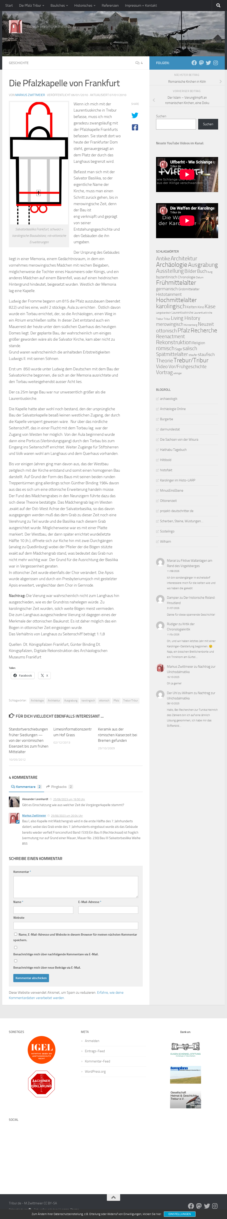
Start (9, 5)
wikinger (177, 373)
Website (18, 918)
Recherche (204, 330)
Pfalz (116, 700)
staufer (193, 355)
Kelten (191, 307)
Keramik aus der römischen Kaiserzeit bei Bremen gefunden (117, 735)
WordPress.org (95, 1072)
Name (18, 902)
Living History (185, 318)
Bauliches (58, 5)
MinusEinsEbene (171, 491)
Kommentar (22, 872)
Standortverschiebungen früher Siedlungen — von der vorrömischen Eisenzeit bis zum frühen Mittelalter (28, 740)
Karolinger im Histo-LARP (177, 480)
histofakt (166, 470)
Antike (163, 258)
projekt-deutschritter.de (177, 511)
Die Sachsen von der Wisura (179, 440)
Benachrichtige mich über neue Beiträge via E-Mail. (47, 968)
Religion (198, 343)
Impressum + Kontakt (141, 5)
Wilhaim (165, 542)
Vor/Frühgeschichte (187, 366)
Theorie (164, 360)
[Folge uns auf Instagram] (215, 62)
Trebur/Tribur (130, 700)
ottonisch (104, 700)
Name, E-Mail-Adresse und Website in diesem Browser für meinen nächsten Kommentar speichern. (75, 937)
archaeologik (168, 399)
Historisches (83, 5)
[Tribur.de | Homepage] (15, 26)
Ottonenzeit (168, 501)
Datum (200, 277)
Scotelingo (167, 531)
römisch (165, 348)
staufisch (206, 354)
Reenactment (170, 337)
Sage (178, 349)
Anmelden (92, 1041)
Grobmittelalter (189, 289)
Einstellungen (179, 1214)
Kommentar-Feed (97, 1061)
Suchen (161, 116)
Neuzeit (206, 324)
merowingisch (169, 324)
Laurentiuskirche (182, 312)
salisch (190, 348)
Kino (201, 307)
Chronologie (186, 277)
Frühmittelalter (176, 283)
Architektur (54, 700)
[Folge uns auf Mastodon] (201, 62)
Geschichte (19, 63)
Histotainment (169, 294)
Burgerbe (166, 419)
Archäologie (37, 700)
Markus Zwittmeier (30, 95)
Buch (202, 271)
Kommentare (28, 787)
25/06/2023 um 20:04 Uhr (67, 815)
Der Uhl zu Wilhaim (180, 693)
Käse (210, 306)
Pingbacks (61, 787)
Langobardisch (163, 312)
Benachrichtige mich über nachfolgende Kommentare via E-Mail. (55, 954)
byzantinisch (166, 277)
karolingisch (88, 700)
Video (162, 366)
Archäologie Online (173, 409)
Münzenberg (190, 325)
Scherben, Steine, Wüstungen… (181, 521)
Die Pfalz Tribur (30, 5)
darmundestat (170, 429)
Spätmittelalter (172, 354)
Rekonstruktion (174, 342)
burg (209, 271)
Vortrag (164, 372)
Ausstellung (170, 271)
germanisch (167, 288)
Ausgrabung (70, 700)
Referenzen (110, 5)
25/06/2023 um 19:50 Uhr (69, 799)
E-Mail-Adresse (89, 902)
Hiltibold (165, 460)
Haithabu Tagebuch (173, 450)
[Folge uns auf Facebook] (194, 62)
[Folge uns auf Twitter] (208, 62)
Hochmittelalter (176, 300)
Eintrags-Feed (95, 1051)
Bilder (190, 271)
